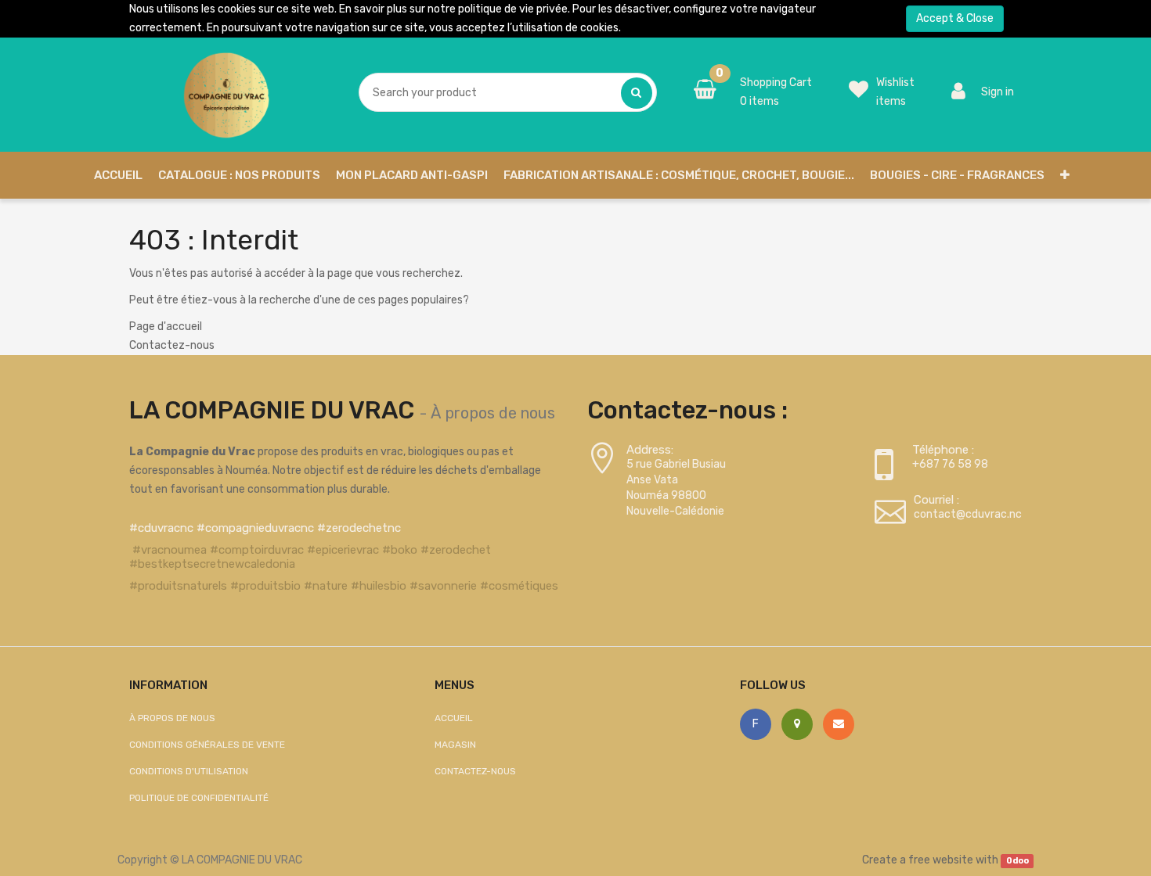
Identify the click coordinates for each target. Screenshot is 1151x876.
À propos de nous (493, 413)
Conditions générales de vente (207, 744)
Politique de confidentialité (199, 797)
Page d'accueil (165, 326)
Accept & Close (955, 18)
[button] (1064, 175)
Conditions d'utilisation (188, 771)
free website (940, 860)
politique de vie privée (513, 9)
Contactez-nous (172, 345)
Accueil (454, 718)
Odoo (1017, 861)
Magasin (455, 744)
